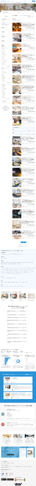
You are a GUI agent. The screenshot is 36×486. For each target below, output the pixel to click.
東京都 (3, 258)
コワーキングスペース (24, 269)
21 (26, 244)
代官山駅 (10, 262)
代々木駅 (7, 262)
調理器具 (34, 134)
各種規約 (7, 466)
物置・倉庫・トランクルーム (27, 272)
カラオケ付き (21, 286)
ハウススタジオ (11, 269)
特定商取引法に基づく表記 (18, 466)
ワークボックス (3, 269)
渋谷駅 (2, 262)
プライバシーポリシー (12, 466)
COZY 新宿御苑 (7, 389)
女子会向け (13, 20)
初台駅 (32, 262)
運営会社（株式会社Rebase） (4, 467)
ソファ (13, 134)
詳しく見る (17, 444)
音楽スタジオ (7, 269)
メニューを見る (6, 444)
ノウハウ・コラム (3, 466)
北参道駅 (15, 262)
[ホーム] (3, 1)
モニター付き (14, 286)
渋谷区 (6, 258)
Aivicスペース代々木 (7, 397)
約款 (8, 466)
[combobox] (21, 12)
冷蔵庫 (27, 134)
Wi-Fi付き (2, 286)
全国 (1, 258)
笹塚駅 (27, 262)
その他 (20, 273)
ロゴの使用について (30, 466)
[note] (21, 483)
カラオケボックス (3, 272)
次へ (23, 242)
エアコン (17, 134)
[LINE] (14, 483)
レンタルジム (20, 269)
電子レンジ (30, 134)
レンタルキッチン (16, 269)
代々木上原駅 (23, 262)
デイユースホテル (30, 269)
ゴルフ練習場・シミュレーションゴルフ (10, 272)
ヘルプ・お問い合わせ (24, 466)
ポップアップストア (20, 272)
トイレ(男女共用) (20, 134)
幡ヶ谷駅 (30, 262)
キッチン (25, 134)
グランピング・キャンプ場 (15, 273)
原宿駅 (13, 262)
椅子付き (18, 286)
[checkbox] (2, 48)
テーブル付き (10, 286)
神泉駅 (21, 262)
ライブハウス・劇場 (9, 273)
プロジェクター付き (6, 286)
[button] (18, 312)
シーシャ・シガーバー (3, 273)
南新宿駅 (18, 262)
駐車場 (16, 272)
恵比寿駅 (4, 262)
